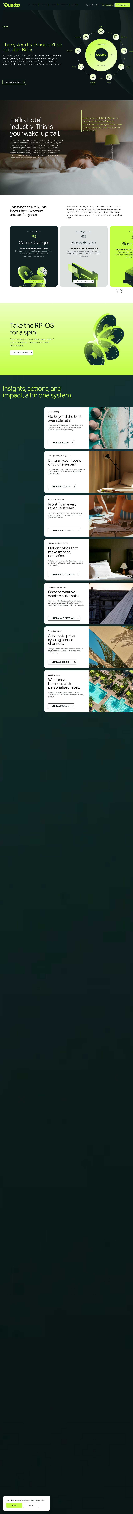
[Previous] (117, 291)
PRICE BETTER (33, 281)
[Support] (93, 5)
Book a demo (13, 82)
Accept (14, 1505)
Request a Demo (122, 5)
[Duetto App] (90, 5)
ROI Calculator (107, 5)
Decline (31, 1505)
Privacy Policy (34, 1500)
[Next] (121, 291)
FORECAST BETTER (83, 281)
